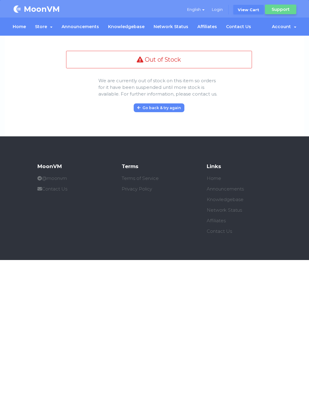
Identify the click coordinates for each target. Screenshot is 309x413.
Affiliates (207, 26)
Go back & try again (161, 108)
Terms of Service (140, 178)
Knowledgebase (126, 26)
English (194, 9)
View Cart (248, 9)
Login (217, 9)
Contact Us (238, 26)
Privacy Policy (137, 189)
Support (281, 9)
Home (19, 26)
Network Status (171, 26)
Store (42, 26)
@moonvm (54, 178)
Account (282, 26)
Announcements (80, 26)
